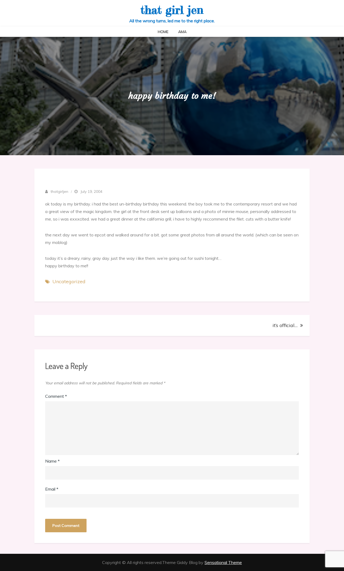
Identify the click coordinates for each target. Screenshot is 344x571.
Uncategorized (68, 281)
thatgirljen (59, 191)
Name (52, 461)
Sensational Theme (223, 562)
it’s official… (285, 325)
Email (51, 489)
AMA (182, 31)
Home (163, 31)
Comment (56, 396)
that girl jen (172, 10)
